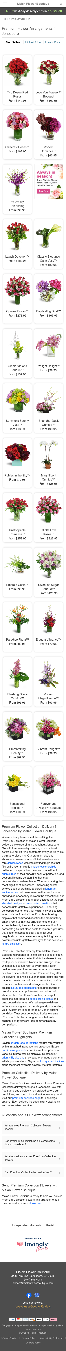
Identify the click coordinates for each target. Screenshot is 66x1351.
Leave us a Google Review (33, 1306)
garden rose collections (24, 1043)
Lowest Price (52, 42)
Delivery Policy (33, 1342)
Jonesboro (35, 1203)
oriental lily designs (13, 1057)
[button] (58, 1342)
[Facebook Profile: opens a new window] (29, 1295)
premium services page (26, 1098)
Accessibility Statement (51, 1338)
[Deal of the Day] (48, 187)
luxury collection (11, 943)
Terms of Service (9, 1338)
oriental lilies (9, 874)
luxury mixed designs (24, 987)
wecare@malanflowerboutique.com (33, 1283)
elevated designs (12, 903)
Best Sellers (13, 42)
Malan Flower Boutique (33, 3)
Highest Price (33, 42)
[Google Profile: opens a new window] (37, 1295)
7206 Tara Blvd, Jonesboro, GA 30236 (33, 1276)
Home (5, 18)
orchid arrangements (14, 1050)
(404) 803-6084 (33, 1279)
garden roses (15, 863)
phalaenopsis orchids (43, 866)
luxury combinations (52, 1061)
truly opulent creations (39, 903)
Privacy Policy (29, 1338)
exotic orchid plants (41, 998)
